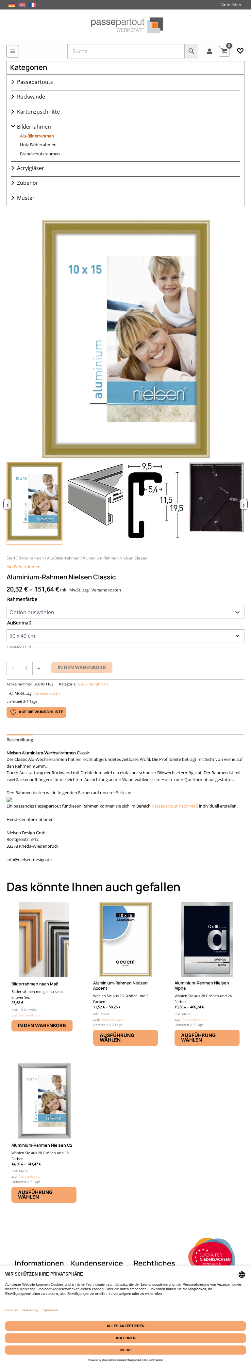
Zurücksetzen (19, 647)
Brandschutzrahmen (40, 154)
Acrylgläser (30, 168)
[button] (240, 51)
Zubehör (27, 182)
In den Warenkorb (82, 667)
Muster (26, 197)
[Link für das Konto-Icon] (209, 51)
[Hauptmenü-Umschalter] (13, 51)
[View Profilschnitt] (156, 503)
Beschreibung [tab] (20, 740)
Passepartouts (35, 82)
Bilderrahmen (34, 126)
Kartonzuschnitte (38, 111)
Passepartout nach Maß (175, 806)
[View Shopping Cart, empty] (224, 51)
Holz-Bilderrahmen (38, 145)
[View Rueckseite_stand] (216, 503)
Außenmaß (19, 623)
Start (11, 557)
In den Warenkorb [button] (42, 1026)
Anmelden (231, 5)
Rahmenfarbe (22, 599)
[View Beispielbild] (34, 503)
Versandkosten (47, 693)
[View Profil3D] (95, 503)
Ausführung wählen (117, 1037)
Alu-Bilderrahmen (37, 136)
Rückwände (31, 96)
